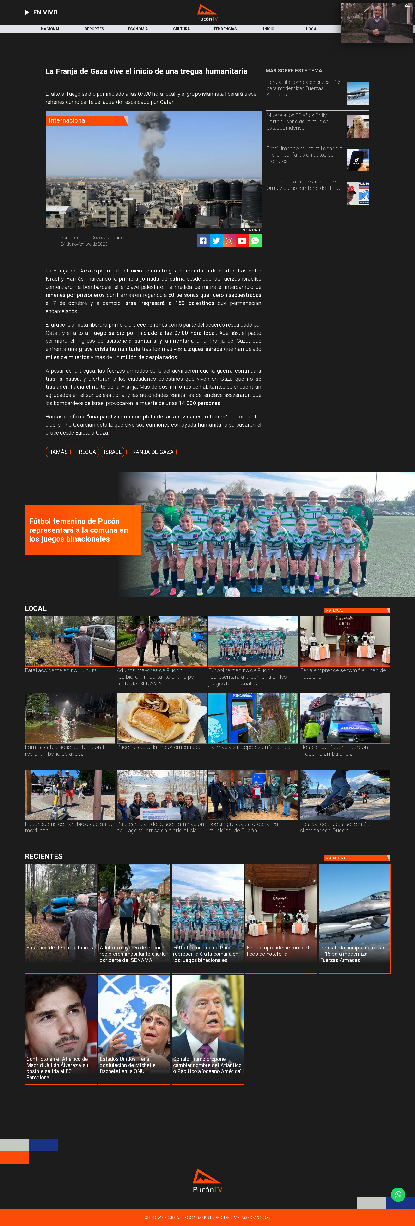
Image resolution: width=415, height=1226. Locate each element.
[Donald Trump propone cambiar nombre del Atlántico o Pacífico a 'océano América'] (208, 1084)
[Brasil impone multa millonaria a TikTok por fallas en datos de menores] (358, 171)
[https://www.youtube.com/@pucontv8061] (242, 241)
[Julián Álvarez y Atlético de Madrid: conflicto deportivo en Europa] (61, 1084)
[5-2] (345, 820)
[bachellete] (134, 1084)
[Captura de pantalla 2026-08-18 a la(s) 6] (345, 743)
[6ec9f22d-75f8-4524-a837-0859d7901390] (162, 743)
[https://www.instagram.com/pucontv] (229, 241)
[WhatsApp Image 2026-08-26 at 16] (70, 666)
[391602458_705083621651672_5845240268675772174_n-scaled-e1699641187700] (162, 666)
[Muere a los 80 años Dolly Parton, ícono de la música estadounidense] (358, 138)
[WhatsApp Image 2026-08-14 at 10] (70, 820)
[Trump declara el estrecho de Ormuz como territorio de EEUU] (358, 204)
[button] (58, 452)
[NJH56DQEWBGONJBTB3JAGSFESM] (70, 743)
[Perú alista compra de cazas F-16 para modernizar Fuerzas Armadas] (358, 104)
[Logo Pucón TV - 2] (207, 19)
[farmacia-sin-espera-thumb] (253, 743)
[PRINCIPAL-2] (253, 666)
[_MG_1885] (162, 820)
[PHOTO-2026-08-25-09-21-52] (263, 595)
